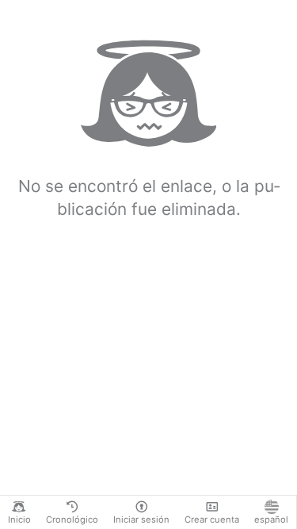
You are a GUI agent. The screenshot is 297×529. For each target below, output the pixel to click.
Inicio (19, 519)
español (271, 519)
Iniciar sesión (141, 519)
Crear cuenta (212, 519)
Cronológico (72, 519)
